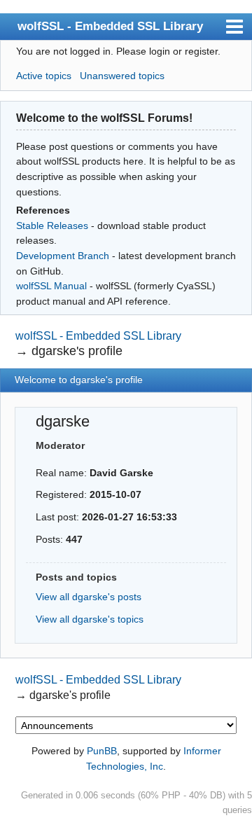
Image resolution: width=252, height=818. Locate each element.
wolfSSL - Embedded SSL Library (110, 26)
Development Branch (62, 255)
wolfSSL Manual (51, 285)
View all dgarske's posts (88, 596)
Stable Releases (52, 225)
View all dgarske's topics (90, 619)
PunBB (102, 750)
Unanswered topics (122, 75)
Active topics (43, 75)
